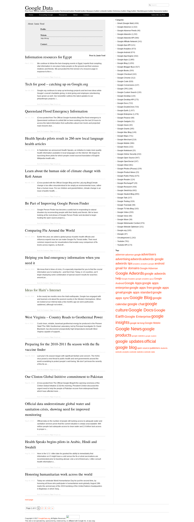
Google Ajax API (123, 45)
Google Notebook (124, 150)
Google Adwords (124, 34)
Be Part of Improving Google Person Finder (57, 203)
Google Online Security (126, 154)
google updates (129, 341)
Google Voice (122, 216)
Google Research (124, 187)
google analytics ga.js (145, 279)
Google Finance (123, 118)
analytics (136, 264)
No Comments (45, 77)
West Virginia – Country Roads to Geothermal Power (64, 317)
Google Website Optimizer (128, 227)
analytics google (147, 264)
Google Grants (123, 129)
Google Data (39, 7)
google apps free (140, 287)
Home (31, 15)
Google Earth (122, 110)
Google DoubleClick (125, 107)
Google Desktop (124, 96)
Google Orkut (122, 165)
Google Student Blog (125, 194)
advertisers (148, 254)
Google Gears (123, 125)
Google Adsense (124, 27)
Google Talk (122, 198)
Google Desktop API (125, 100)
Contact (86, 15)
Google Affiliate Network (127, 41)
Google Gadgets (124, 121)
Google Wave (123, 219)
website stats (149, 352)
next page (29, 500)
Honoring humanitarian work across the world (58, 474)
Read (38, 77)
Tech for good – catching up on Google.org (56, 84)
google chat (135, 304)
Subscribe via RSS (158, 15)
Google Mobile (123, 143)
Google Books (123, 70)
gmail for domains (127, 268)
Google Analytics (124, 49)
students (164, 348)
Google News (123, 147)
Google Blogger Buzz (126, 67)
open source (143, 348)
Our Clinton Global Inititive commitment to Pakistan (64, 376)
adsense (120, 254)
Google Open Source (126, 158)
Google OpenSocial (125, 161)
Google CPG (122, 89)
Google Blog (122, 63)
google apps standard (137, 292)
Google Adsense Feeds (127, 31)
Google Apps (122, 60)
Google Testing (123, 201)
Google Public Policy (125, 176)
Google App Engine (125, 56)
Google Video (123, 212)
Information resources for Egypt (48, 57)
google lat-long (137, 323)
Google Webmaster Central (128, 223)
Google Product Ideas (126, 172)
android (159, 263)
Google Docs (122, 103)
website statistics (137, 352)
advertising (122, 259)
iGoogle (120, 234)
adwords (136, 259)
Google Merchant (124, 140)
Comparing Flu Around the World (50, 230)
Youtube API (122, 245)
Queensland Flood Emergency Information (56, 111)
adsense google (133, 254)
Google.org (57, 77)
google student (151, 336)
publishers (155, 348)
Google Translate (124, 205)
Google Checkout (124, 74)
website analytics (122, 352)
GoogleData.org (44, 518)
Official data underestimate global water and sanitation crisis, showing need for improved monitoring (57, 409)
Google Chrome (123, 78)
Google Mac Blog (124, 132)
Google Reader (123, 179)
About (75, 15)
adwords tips (123, 263)
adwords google (153, 259)
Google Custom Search (127, 92)
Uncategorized (123, 238)
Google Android (123, 52)
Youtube (120, 241)
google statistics (138, 336)
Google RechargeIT (125, 183)
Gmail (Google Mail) (125, 23)
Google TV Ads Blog (125, 209)
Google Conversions (125, 85)
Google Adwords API (125, 38)
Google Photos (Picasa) (127, 169)
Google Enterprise (124, 114)
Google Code (122, 81)
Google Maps (122, 136)
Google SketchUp (124, 190)
